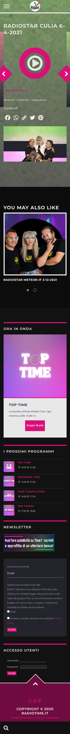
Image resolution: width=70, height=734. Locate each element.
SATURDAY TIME (29, 477)
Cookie (53, 717)
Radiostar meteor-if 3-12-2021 (30, 280)
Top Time (24, 462)
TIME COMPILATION (31, 491)
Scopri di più (35, 244)
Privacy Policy (33, 717)
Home (15, 717)
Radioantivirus (17, 90)
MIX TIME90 (26, 506)
